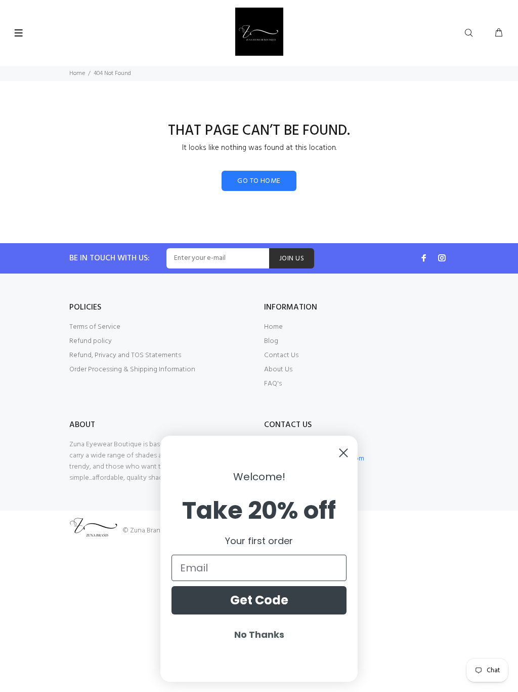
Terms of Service (94, 327)
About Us (278, 369)
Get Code (259, 600)
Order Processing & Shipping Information (132, 369)
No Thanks (259, 634)
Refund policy (90, 341)
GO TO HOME (258, 181)
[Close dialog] (343, 453)
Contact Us (281, 355)
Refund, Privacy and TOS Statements (125, 355)
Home (77, 73)
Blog (271, 341)
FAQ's (273, 384)
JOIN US (291, 258)
